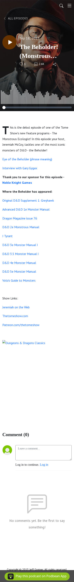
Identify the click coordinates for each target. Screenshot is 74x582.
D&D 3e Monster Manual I (20, 245)
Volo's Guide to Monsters (19, 280)
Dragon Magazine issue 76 (19, 218)
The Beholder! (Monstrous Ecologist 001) (39, 51)
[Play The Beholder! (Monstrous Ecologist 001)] (9, 42)
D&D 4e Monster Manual (19, 263)
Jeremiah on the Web (16, 307)
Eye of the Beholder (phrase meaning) (27, 159)
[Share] (54, 64)
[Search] (61, 6)
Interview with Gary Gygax (19, 168)
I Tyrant (7, 236)
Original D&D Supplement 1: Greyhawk (28, 200)
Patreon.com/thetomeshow (20, 325)
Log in (44, 464)
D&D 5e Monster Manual (19, 271)
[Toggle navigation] (69, 5)
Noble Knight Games (17, 183)
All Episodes (17, 18)
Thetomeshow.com (15, 316)
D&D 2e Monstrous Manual (20, 227)
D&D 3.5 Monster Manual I (20, 254)
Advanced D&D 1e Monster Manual (26, 209)
